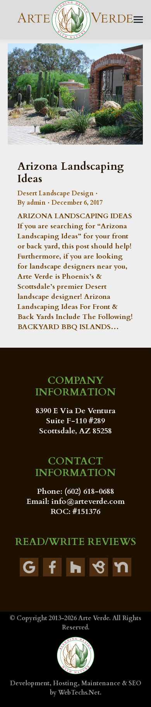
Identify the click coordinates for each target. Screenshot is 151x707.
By (31, 202)
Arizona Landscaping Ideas (70, 172)
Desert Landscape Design (55, 193)
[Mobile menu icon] (138, 19)
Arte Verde (93, 618)
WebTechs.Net (79, 692)
